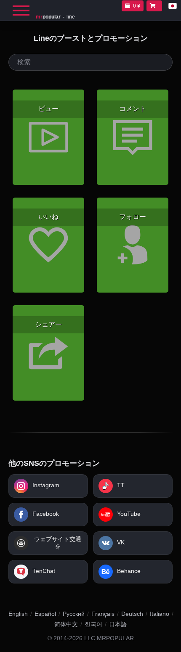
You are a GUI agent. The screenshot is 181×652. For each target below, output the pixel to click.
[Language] (172, 6)
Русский (74, 613)
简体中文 (66, 624)
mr (48, 17)
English (18, 613)
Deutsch (132, 613)
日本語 (118, 624)
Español (45, 613)
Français (102, 613)
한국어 (93, 624)
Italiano (159, 613)
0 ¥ (136, 6)
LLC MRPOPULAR (109, 638)
